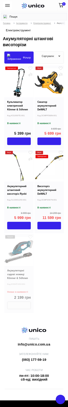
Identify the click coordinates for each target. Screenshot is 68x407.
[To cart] (19, 141)
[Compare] (30, 74)
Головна (6, 23)
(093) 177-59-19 (34, 360)
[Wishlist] (30, 68)
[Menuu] (7, 5)
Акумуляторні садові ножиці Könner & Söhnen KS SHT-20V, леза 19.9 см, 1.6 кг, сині (18, 278)
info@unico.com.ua (34, 344)
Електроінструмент (42, 23)
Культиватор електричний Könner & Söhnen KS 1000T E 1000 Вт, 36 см (19, 109)
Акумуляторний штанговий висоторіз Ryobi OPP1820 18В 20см (18, 192)
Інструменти (22, 23)
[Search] (5, 16)
